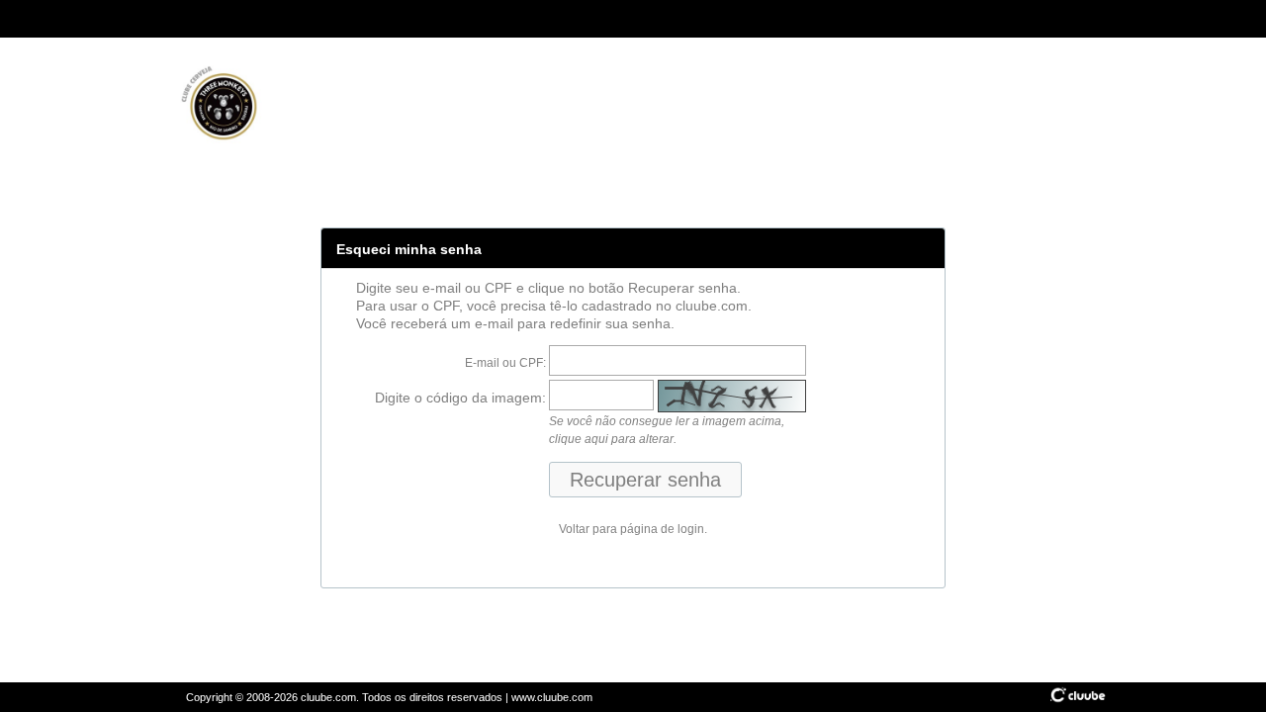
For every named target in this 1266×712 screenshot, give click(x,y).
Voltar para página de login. (633, 529)
